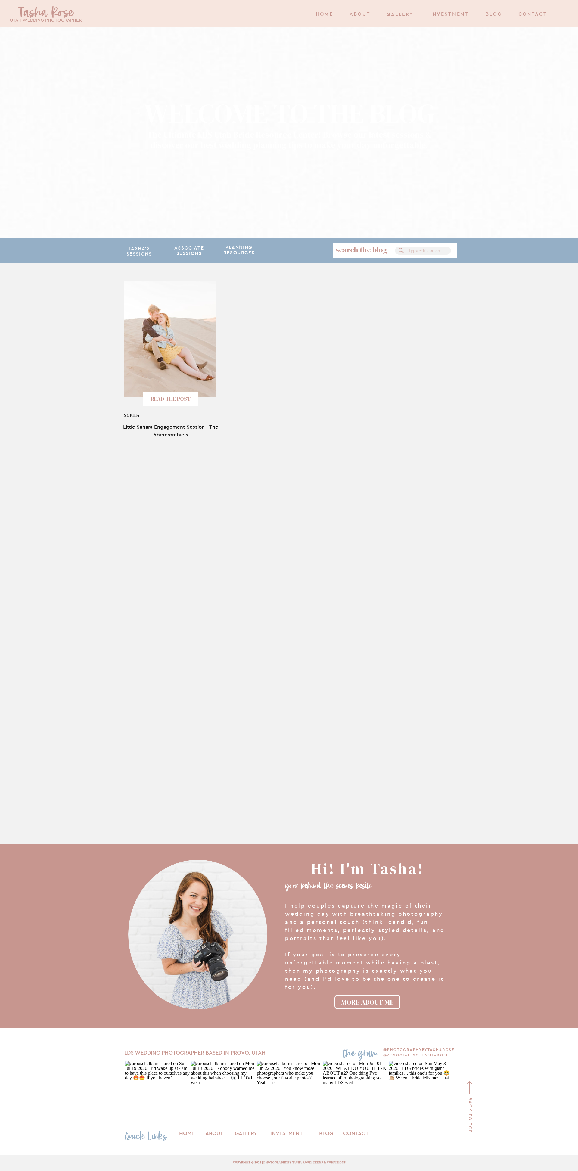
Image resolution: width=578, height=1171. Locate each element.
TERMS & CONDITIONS (329, 1162)
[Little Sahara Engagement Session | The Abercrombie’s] (170, 339)
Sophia (131, 415)
